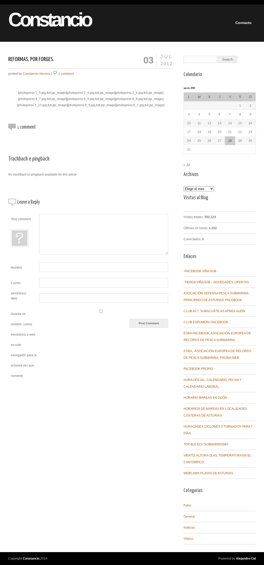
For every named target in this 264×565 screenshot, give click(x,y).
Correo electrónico (18, 284)
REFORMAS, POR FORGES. (31, 59)
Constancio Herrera (36, 74)
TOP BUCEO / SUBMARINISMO (206, 444)
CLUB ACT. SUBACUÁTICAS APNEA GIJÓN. (215, 311)
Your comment (21, 219)
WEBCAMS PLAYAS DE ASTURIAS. (209, 473)
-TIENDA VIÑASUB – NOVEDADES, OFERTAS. (217, 282)
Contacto (243, 23)
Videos (188, 539)
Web (14, 298)
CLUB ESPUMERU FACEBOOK (206, 322)
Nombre (16, 267)
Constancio (40, 20)
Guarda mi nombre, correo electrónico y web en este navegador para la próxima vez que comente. (24, 345)
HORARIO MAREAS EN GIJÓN (205, 398)
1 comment (66, 74)
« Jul (187, 165)
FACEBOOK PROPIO (198, 369)
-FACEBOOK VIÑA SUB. (200, 271)
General (189, 516)
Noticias (189, 527)
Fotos (187, 505)
